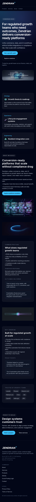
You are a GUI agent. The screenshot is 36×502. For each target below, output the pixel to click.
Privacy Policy (6, 489)
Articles (4, 475)
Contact (21, 8)
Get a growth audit (10, 53)
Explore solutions (9, 58)
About (15, 8)
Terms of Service (7, 491)
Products (4, 8)
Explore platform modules (12, 193)
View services (23, 432)
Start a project (8, 432)
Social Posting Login (8, 478)
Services (10, 8)
